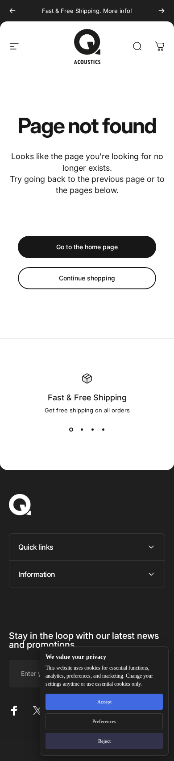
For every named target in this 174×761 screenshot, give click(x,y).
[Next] (161, 10)
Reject (104, 741)
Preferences (104, 721)
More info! (117, 10)
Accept (104, 701)
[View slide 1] (71, 429)
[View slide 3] (92, 429)
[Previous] (12, 10)
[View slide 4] (103, 429)
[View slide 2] (81, 429)
